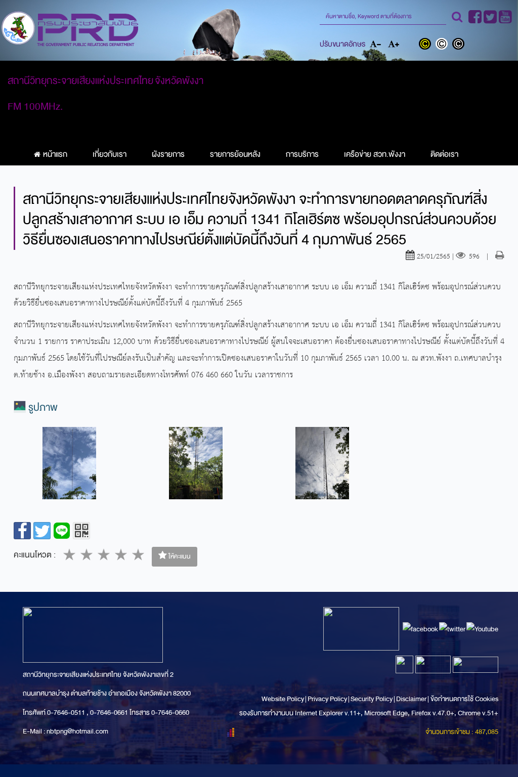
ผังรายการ (168, 154)
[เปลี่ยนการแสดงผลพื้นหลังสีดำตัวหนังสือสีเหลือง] (427, 45)
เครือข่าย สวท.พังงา (374, 154)
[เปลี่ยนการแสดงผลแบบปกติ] (444, 45)
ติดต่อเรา (444, 154)
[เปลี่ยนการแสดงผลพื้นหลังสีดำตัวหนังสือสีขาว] (459, 45)
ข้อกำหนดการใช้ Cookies (464, 699)
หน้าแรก (55, 154)
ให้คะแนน (179, 556)
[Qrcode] (81, 530)
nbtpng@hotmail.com (77, 731)
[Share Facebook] (22, 530)
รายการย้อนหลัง (235, 154)
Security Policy (372, 699)
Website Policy (283, 699)
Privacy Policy (327, 699)
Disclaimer (411, 699)
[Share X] (42, 530)
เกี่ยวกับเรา (109, 154)
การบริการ (302, 154)
